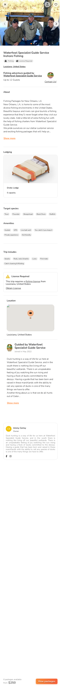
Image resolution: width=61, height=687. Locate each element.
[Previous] (5, 24)
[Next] (56, 24)
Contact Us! (50, 81)
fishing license (33, 281)
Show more (9, 138)
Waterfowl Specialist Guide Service (22, 75)
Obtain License (13, 288)
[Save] (56, 4)
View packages (46, 681)
